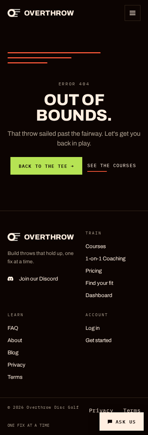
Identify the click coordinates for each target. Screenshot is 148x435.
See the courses (111, 165)
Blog (13, 352)
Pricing (93, 271)
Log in (92, 328)
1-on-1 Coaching (105, 258)
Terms (15, 377)
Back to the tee (46, 165)
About (15, 340)
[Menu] (132, 13)
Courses (95, 246)
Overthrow (49, 13)
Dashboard (98, 295)
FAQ (13, 328)
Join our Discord (38, 279)
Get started (98, 340)
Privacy (17, 365)
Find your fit (99, 283)
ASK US (126, 421)
